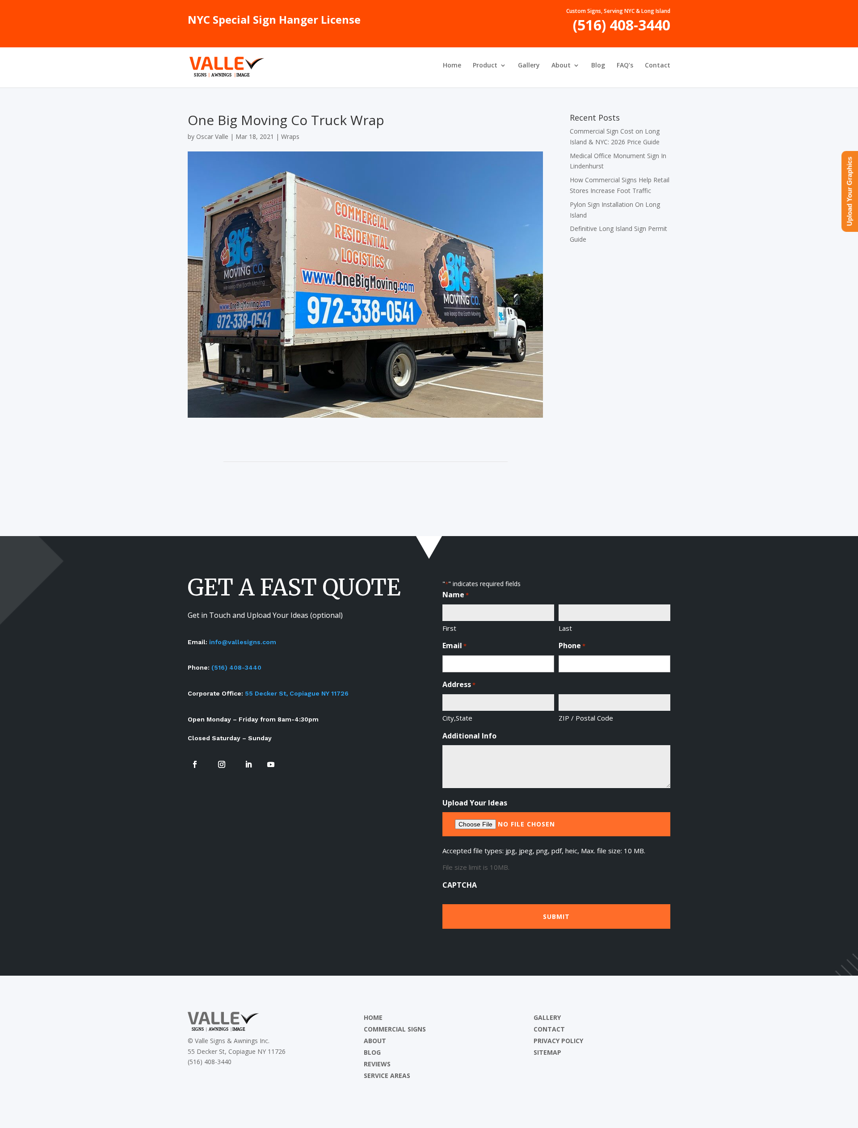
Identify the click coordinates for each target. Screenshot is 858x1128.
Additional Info (469, 736)
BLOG (372, 1052)
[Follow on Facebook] (195, 764)
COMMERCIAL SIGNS (395, 1029)
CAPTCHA (459, 885)
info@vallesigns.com (242, 642)
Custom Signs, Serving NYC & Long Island (618, 11)
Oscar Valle (212, 136)
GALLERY (547, 1017)
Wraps (290, 136)
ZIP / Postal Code (586, 717)
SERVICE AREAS (387, 1075)
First (449, 628)
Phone (572, 645)
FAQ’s (625, 65)
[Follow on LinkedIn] (248, 764)
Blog (598, 65)
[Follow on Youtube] (271, 764)
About (561, 65)
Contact (657, 65)
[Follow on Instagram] (221, 764)
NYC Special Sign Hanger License (274, 22)
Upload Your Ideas (474, 803)
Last (565, 628)
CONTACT (549, 1029)
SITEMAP (547, 1052)
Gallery (529, 65)
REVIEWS (377, 1064)
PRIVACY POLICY (558, 1040)
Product (485, 65)
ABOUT (375, 1040)
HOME (373, 1017)
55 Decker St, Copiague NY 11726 (297, 693)
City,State (457, 717)
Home (452, 65)
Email (454, 645)
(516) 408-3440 (621, 28)
